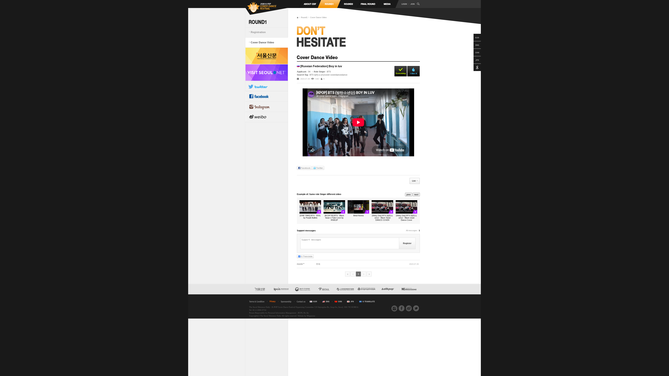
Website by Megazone (306, 316)
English (474, 45)
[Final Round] (368, 4)
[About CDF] (310, 4)
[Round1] (329, 4)
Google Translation (474, 67)
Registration (258, 32)
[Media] (387, 4)
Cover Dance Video (262, 42)
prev (408, 194)
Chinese (474, 52)
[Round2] (348, 4)
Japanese (474, 60)
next (416, 194)
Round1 (304, 17)
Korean (474, 37)
